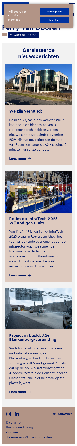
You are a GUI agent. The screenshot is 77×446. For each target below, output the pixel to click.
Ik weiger (54, 20)
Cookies (12, 432)
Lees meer (17, 158)
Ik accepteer (54, 11)
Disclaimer (14, 422)
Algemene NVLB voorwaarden (29, 437)
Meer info (14, 19)
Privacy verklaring (19, 427)
